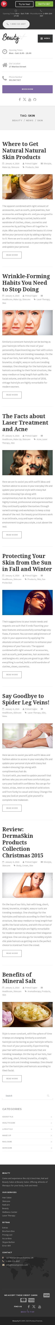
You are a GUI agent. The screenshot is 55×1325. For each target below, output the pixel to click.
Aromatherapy (34, 991)
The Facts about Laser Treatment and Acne (25, 423)
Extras (5, 1227)
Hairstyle (7, 1117)
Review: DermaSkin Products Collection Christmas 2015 (22, 842)
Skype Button (8, 1242)
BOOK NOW (27, 89)
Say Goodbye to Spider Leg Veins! (25, 699)
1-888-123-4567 (18, 24)
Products (30, 167)
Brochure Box (8, 1231)
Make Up (6, 167)
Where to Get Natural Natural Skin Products (24, 150)
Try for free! (24, 4)
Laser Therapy (43, 299)
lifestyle (47, 163)
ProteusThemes (4, 4)
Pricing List (7, 1234)
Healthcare (7, 299)
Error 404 (6, 1245)
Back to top (27, 1312)
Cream (25, 865)
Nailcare (7, 1142)
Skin (37, 167)
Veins (4, 716)
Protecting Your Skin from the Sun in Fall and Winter (27, 562)
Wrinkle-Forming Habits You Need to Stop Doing (26, 283)
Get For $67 (44, 3)
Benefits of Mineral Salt (19, 978)
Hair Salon (6, 1197)
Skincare (15, 167)
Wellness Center (9, 1212)
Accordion (7, 1238)
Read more (14, 255)
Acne (39, 439)
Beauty (5, 1208)
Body (18, 865)
